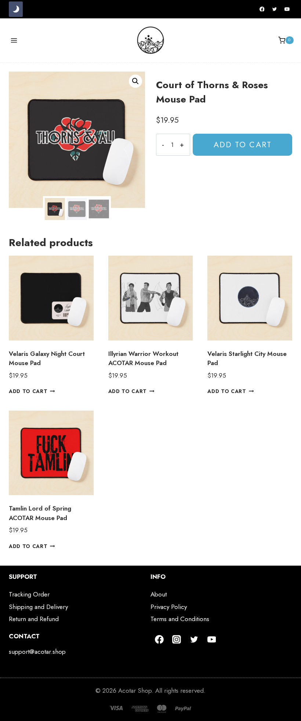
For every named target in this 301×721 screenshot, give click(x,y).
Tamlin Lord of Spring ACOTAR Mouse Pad (40, 513)
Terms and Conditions (179, 618)
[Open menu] (14, 40)
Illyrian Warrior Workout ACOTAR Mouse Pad (143, 358)
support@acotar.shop (37, 651)
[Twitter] (274, 9)
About (158, 594)
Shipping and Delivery (38, 606)
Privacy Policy (168, 606)
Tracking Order (29, 594)
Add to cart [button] (28, 391)
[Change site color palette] (16, 9)
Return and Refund (34, 618)
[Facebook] (262, 9)
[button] (135, 81)
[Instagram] (177, 639)
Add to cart (243, 144)
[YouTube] (287, 9)
